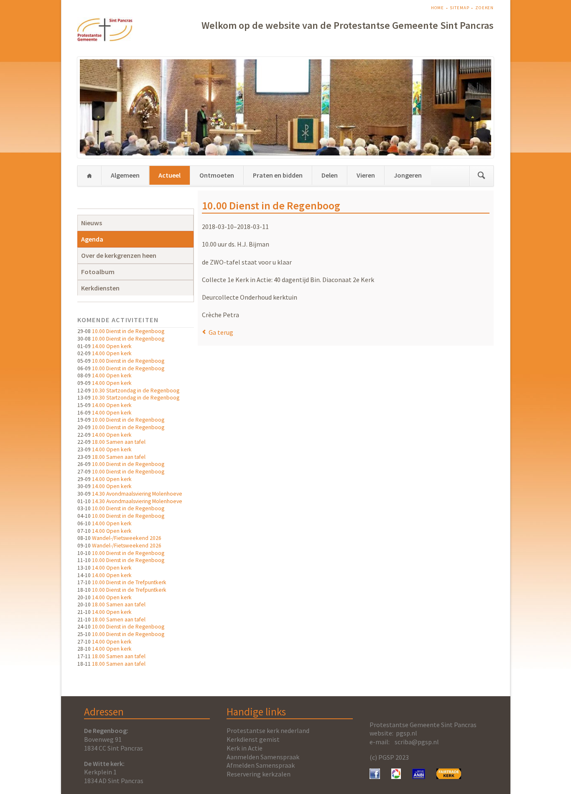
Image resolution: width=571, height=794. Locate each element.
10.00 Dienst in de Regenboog (128, 331)
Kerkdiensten (100, 288)
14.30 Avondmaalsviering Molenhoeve (137, 493)
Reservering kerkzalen (259, 774)
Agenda (92, 239)
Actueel (169, 175)
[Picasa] (396, 776)
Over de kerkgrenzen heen (118, 255)
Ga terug (221, 332)
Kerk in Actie (245, 748)
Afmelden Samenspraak (261, 765)
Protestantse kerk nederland (268, 730)
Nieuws (91, 223)
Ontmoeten (216, 175)
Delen (329, 175)
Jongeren (408, 175)
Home (437, 7)
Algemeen (125, 175)
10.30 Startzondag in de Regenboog (135, 390)
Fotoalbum (98, 271)
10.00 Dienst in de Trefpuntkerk (129, 582)
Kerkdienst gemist (253, 739)
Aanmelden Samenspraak (263, 757)
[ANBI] (419, 776)
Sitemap (459, 7)
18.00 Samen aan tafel (118, 441)
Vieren (366, 175)
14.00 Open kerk (112, 346)
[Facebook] (375, 776)
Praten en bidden (278, 175)
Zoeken (484, 7)
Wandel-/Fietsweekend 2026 (126, 538)
